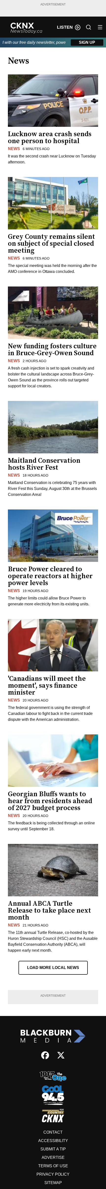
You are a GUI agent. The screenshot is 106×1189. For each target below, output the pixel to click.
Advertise (53, 1157)
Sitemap (53, 1183)
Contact (53, 1132)
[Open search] (88, 27)
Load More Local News (53, 968)
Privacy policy (53, 1174)
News (14, 149)
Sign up (87, 42)
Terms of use (53, 1166)
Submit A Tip (53, 1149)
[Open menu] (100, 27)
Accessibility (53, 1141)
